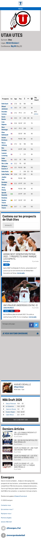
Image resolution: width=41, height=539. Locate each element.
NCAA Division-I (12, 43)
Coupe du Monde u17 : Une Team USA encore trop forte (26, 449)
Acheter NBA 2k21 (6, 522)
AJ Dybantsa (10, 406)
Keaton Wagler (10, 412)
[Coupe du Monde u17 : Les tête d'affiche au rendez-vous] (7, 457)
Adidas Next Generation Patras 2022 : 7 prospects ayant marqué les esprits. (20, 256)
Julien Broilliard (8, 308)
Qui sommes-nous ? (7, 509)
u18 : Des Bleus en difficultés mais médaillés (25, 441)
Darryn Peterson (11, 403)
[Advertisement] (20, 72)
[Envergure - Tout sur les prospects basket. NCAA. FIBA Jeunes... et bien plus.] (20, 3)
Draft (17, 311)
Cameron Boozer (11, 409)
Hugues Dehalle (22, 384)
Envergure (6, 261)
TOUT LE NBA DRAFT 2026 (20, 420)
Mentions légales (6, 518)
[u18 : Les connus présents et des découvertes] (7, 434)
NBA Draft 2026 (12, 399)
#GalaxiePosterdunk (20, 496)
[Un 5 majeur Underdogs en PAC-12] (21, 289)
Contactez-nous (6, 505)
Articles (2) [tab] (8, 225)
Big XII (13, 46)
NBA (12, 311)
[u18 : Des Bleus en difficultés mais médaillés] (7, 442)
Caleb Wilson (10, 415)
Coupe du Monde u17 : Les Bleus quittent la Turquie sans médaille (24, 465)
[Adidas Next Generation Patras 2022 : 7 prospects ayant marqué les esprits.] (21, 241)
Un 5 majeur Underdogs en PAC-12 (20, 305)
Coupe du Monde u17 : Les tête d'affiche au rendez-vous (25, 457)
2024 (36, 114)
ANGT (6, 265)
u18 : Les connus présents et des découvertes (25, 433)
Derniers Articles (13, 429)
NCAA (6, 311)
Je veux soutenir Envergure (15, 333)
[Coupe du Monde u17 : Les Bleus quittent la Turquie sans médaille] (7, 465)
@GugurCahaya (19, 387)
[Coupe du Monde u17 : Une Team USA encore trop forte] (7, 449)
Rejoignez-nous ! (6, 513)
